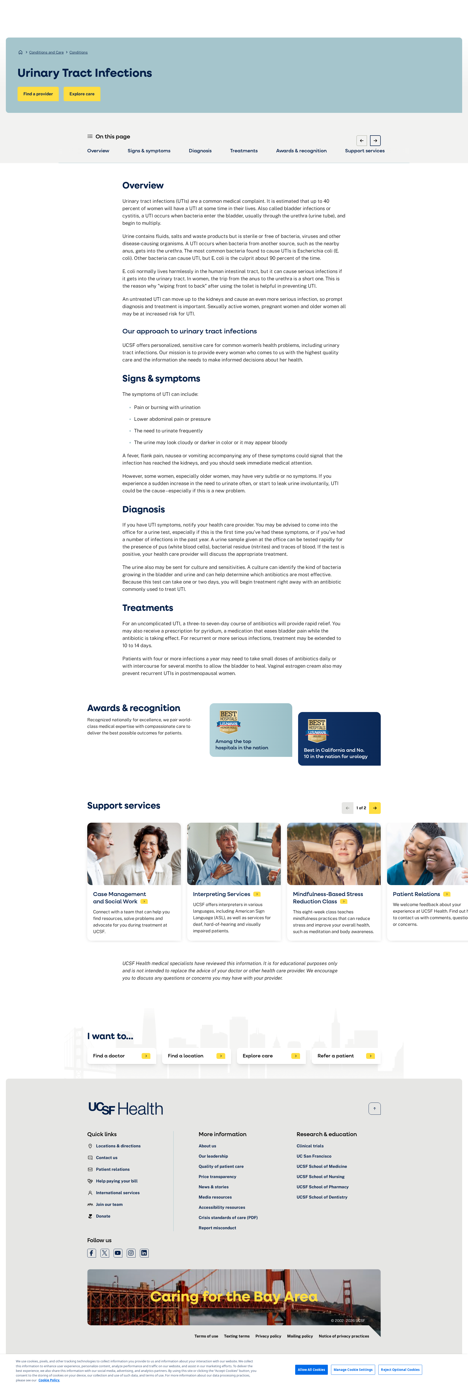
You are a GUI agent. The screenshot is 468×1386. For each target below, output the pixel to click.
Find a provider (38, 93)
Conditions (78, 52)
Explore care (82, 93)
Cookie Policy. (49, 1380)
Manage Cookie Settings (353, 1369)
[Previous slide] (361, 140)
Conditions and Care (46, 52)
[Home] (127, 1108)
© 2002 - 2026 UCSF (348, 1320)
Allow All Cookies (311, 1369)
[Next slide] (375, 140)
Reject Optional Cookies (400, 1369)
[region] (234, 1370)
